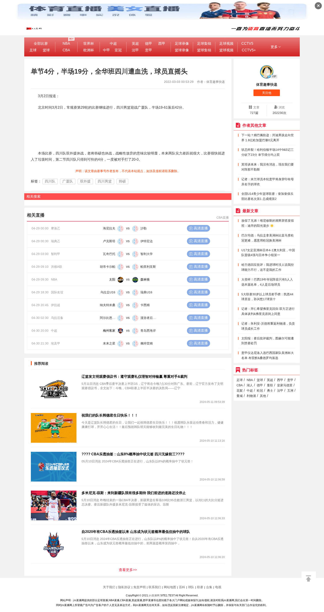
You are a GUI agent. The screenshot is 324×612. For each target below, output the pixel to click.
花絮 (239, 390)
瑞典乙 (55, 241)
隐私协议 (124, 587)
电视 (218, 587)
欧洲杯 (88, 50)
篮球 (46, 50)
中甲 (106, 50)
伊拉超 (55, 305)
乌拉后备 (57, 318)
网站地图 (170, 587)
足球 (33, 50)
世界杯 (88, 43)
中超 (113, 43)
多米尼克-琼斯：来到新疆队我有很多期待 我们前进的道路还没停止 (134, 493)
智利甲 (55, 254)
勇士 (270, 390)
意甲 (148, 50)
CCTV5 (247, 43)
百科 (182, 587)
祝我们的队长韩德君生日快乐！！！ (110, 415)
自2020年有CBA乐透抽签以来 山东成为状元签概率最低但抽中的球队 (136, 532)
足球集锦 (204, 43)
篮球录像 (182, 50)
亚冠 (118, 50)
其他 (263, 396)
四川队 (50, 181)
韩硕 (122, 181)
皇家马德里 (284, 385)
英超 (135, 43)
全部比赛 (41, 43)
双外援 (85, 181)
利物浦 (251, 396)
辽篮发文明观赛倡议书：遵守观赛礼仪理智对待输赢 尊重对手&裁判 (134, 376)
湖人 (250, 385)
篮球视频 (226, 50)
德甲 (148, 43)
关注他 (266, 93)
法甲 (135, 50)
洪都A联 (56, 266)
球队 (191, 587)
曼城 (239, 396)
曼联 (270, 385)
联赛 (200, 587)
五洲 (290, 390)
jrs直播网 (154, 595)
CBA (66, 50)
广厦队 (67, 181)
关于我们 (109, 587)
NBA (66, 43)
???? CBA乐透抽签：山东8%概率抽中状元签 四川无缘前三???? (133, 454)
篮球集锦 (204, 50)
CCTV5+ (249, 50)
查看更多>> (128, 570)
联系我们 (155, 587)
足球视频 (226, 43)
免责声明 (139, 587)
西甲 (161, 43)
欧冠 (260, 390)
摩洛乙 (55, 228)
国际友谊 (57, 292)
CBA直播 (222, 217)
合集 (209, 587)
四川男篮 (105, 181)
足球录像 (182, 43)
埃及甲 (55, 343)
